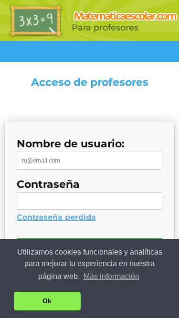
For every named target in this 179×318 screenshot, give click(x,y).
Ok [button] (47, 301)
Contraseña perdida (56, 217)
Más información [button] (111, 276)
